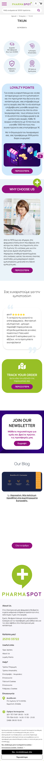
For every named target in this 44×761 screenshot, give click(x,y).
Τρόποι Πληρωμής (9, 667)
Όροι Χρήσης (7, 650)
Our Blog (22, 463)
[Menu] (4, 3)
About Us (6, 653)
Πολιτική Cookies (9, 681)
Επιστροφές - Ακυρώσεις (12, 674)
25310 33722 (10, 639)
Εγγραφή (22, 443)
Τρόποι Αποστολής (9, 670)
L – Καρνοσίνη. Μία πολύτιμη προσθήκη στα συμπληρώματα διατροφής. (22, 498)
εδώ (8, 741)
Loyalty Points (7, 657)
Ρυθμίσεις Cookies (9, 688)
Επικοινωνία (7, 678)
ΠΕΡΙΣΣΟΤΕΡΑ (22, 171)
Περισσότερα (22, 757)
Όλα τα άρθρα (22, 545)
